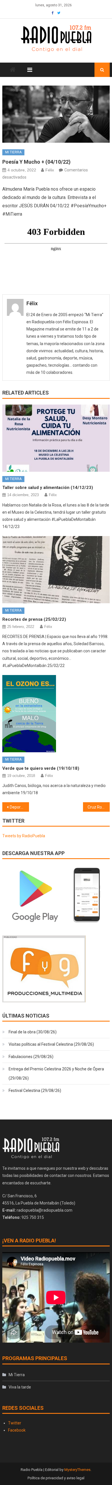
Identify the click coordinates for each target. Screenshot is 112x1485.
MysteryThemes (77, 1469)
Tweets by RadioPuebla (23, 836)
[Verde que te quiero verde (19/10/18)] (56, 713)
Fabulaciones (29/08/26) (31, 1056)
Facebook (17, 1430)
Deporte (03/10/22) (19, 807)
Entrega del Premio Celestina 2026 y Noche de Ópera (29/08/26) (56, 1073)
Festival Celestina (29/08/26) (35, 1090)
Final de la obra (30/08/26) (33, 1032)
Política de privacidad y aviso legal (56, 1478)
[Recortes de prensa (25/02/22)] (56, 569)
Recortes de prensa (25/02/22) (34, 619)
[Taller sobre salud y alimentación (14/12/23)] (56, 438)
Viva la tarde (20, 1387)
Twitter (14, 1423)
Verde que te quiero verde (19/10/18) (40, 768)
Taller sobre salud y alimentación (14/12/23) (47, 487)
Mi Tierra (13, 152)
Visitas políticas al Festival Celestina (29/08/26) (51, 1044)
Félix (49, 170)
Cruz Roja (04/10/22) (99, 807)
